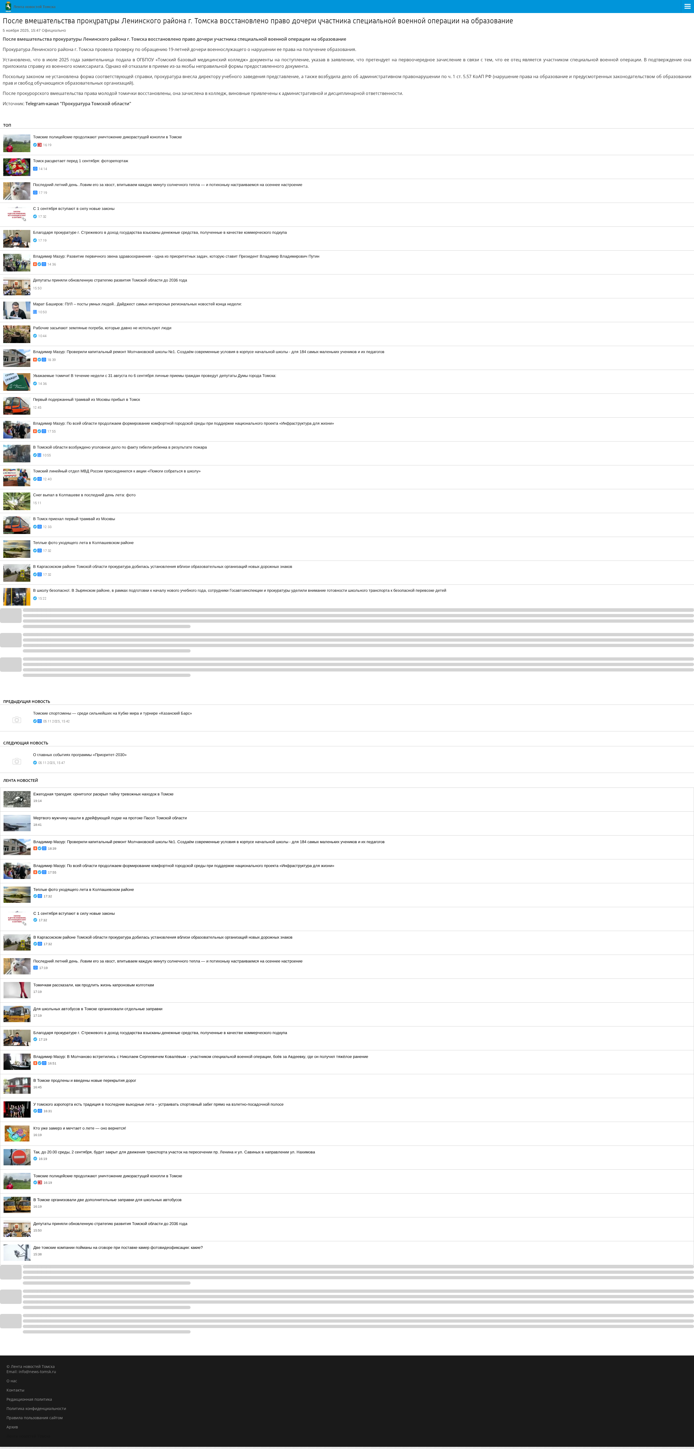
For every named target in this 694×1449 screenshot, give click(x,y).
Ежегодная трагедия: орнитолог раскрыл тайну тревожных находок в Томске (103, 794)
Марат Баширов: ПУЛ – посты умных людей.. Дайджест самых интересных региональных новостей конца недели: (137, 304)
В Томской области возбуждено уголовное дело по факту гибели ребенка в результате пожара (120, 447)
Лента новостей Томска (28, 1436)
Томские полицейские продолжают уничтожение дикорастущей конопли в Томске (107, 137)
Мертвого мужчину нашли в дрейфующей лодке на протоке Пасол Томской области (110, 818)
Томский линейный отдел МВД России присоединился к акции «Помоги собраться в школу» (117, 471)
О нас (12, 1380)
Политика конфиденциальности (36, 1408)
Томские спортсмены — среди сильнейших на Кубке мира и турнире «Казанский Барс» (112, 713)
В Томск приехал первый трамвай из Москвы (74, 519)
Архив (12, 1426)
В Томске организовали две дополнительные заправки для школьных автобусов (107, 1200)
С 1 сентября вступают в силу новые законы (73, 208)
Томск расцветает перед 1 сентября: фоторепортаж (80, 161)
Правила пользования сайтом (35, 1417)
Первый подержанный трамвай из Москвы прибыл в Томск (86, 399)
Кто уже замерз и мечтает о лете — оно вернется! (79, 1128)
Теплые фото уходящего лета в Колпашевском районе (83, 542)
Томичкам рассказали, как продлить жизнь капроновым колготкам (93, 985)
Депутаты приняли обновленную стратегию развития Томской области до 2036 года (110, 280)
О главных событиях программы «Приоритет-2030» (80, 755)
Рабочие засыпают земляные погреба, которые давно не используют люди (102, 328)
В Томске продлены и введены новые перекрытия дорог (84, 1080)
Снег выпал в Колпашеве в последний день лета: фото (84, 495)
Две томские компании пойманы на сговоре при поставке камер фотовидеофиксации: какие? (118, 1247)
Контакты (15, 1390)
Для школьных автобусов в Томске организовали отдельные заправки (97, 1009)
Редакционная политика (29, 1399)
